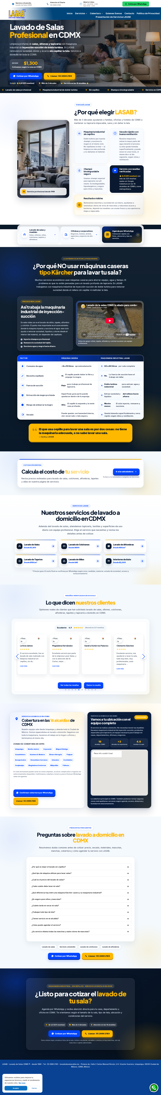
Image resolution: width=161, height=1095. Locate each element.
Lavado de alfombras (110, 947)
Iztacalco (55, 760)
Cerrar (34, 1088)
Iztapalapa (19, 749)
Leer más (24, 666)
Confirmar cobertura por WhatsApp (36, 793)
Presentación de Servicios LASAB (113, 17)
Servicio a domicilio (67, 947)
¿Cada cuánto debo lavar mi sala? (46, 886)
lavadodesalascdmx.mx (69, 1064)
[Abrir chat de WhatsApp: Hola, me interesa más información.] (154, 1088)
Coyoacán (47, 749)
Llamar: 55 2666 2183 (61, 76)
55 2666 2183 (55, 5)
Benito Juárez (33, 749)
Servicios (80, 14)
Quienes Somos (114, 14)
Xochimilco (67, 760)
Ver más (22, 1083)
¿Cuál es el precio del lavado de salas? (48, 880)
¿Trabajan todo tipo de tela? (43, 912)
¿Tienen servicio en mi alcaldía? (45, 919)
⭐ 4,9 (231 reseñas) (25, 83)
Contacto (129, 14)
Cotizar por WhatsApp (28, 76)
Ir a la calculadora (124, 471)
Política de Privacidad (148, 14)
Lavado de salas (48, 947)
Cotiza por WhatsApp (137, 4)
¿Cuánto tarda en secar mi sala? (45, 906)
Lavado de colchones (88, 947)
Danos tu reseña (94, 685)
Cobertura (95, 14)
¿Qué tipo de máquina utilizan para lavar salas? (51, 873)
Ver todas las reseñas (69, 685)
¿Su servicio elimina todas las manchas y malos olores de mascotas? (60, 932)
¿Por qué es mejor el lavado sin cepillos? (49, 867)
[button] (65, 689)
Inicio (69, 14)
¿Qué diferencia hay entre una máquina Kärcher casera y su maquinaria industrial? (67, 893)
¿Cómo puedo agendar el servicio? (46, 925)
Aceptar (16, 1088)
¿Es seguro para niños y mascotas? (46, 899)
